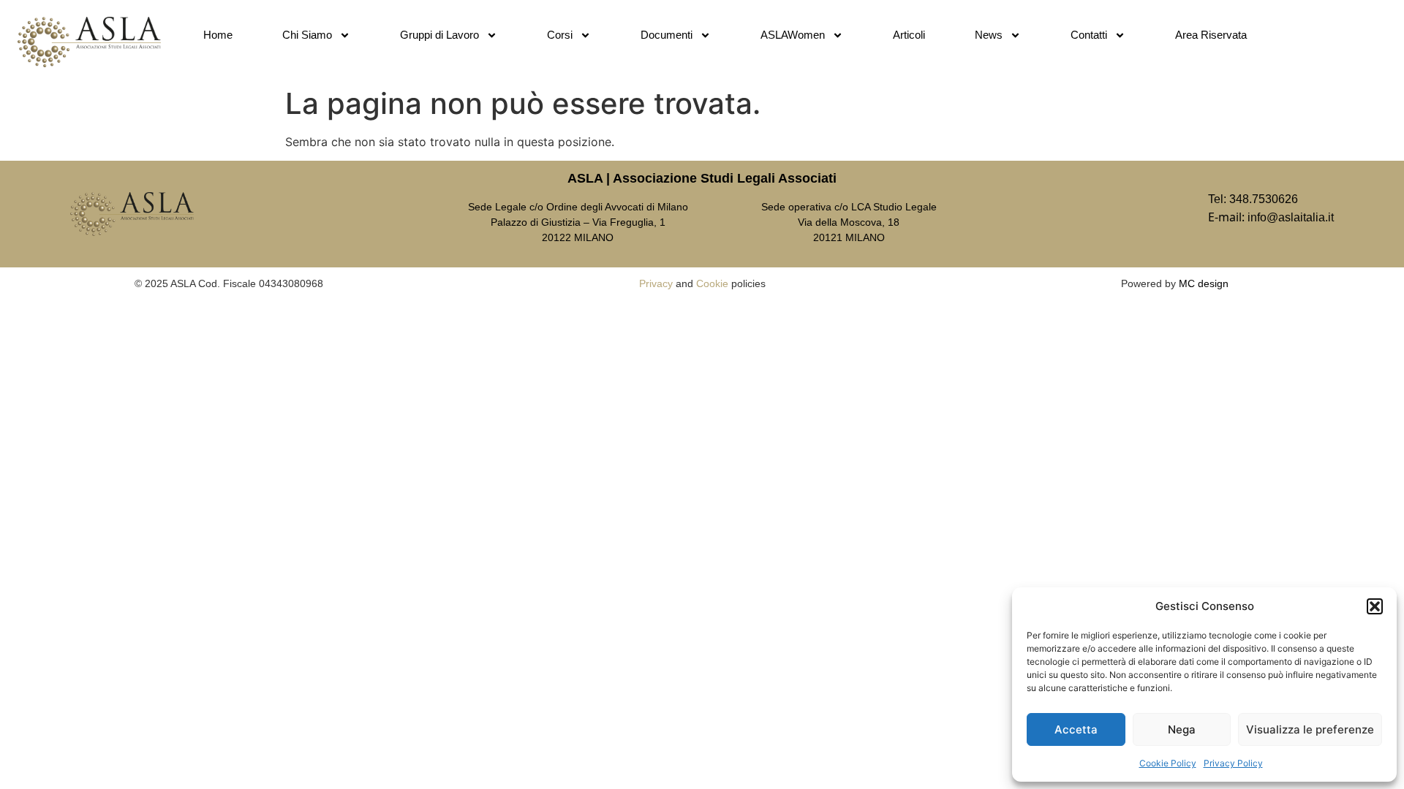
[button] (1374, 606)
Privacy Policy (1233, 763)
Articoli (909, 34)
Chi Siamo (307, 34)
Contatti (1089, 34)
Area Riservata (1211, 34)
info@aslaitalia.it (1291, 217)
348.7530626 (1263, 199)
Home (218, 34)
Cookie (712, 283)
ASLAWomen (792, 34)
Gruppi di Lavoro (439, 34)
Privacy (656, 283)
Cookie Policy (1167, 763)
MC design (1203, 283)
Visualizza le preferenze (1310, 729)
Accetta (1076, 729)
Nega (1182, 729)
